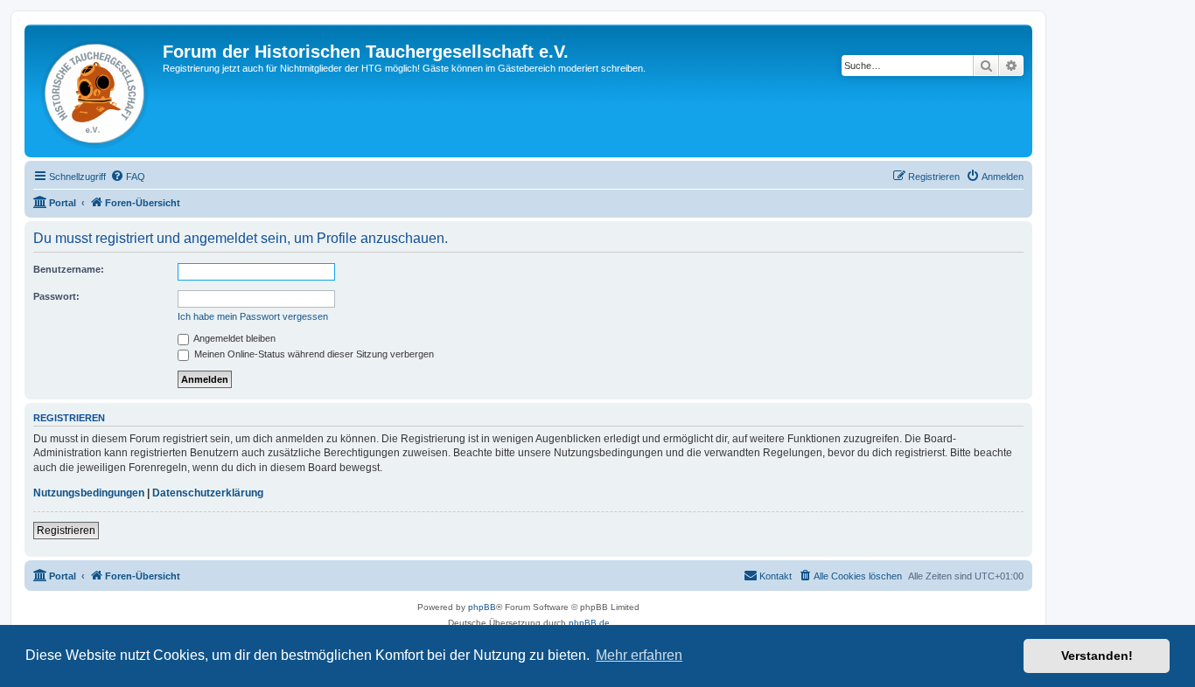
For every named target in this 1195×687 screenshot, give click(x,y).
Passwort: (56, 296)
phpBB (482, 607)
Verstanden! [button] (1097, 656)
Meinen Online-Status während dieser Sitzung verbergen (313, 354)
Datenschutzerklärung (207, 493)
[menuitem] (127, 176)
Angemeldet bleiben (234, 338)
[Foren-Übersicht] (96, 91)
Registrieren (66, 530)
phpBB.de (589, 623)
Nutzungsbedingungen (88, 493)
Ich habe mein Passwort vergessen (253, 316)
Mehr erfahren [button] (639, 655)
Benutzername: (68, 269)
